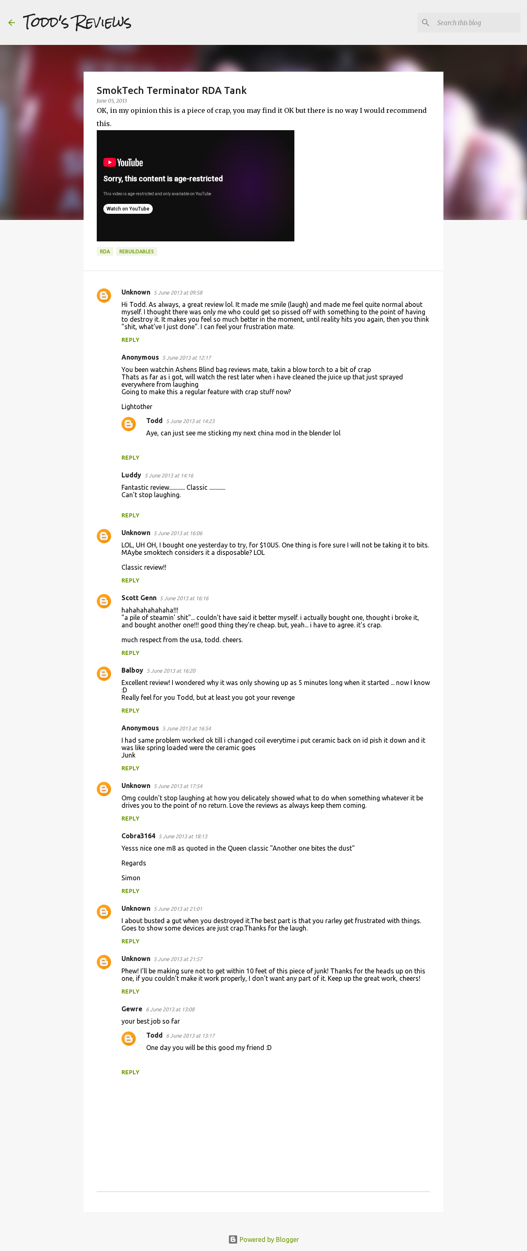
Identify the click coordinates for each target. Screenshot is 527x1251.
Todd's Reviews (77, 22)
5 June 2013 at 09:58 (178, 292)
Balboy (132, 670)
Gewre (131, 1008)
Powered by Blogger (268, 1239)
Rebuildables (136, 251)
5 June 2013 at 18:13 (183, 836)
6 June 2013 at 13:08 (170, 1009)
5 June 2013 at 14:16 (169, 475)
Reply (130, 340)
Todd (154, 420)
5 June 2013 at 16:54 (186, 728)
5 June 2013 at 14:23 (190, 421)
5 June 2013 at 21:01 (178, 909)
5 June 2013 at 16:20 (171, 670)
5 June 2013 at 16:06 (178, 533)
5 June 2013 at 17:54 (178, 786)
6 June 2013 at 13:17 (190, 1035)
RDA (105, 251)
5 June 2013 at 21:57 (178, 959)
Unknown (135, 292)
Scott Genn (138, 597)
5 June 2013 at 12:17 (186, 357)
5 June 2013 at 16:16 (184, 598)
